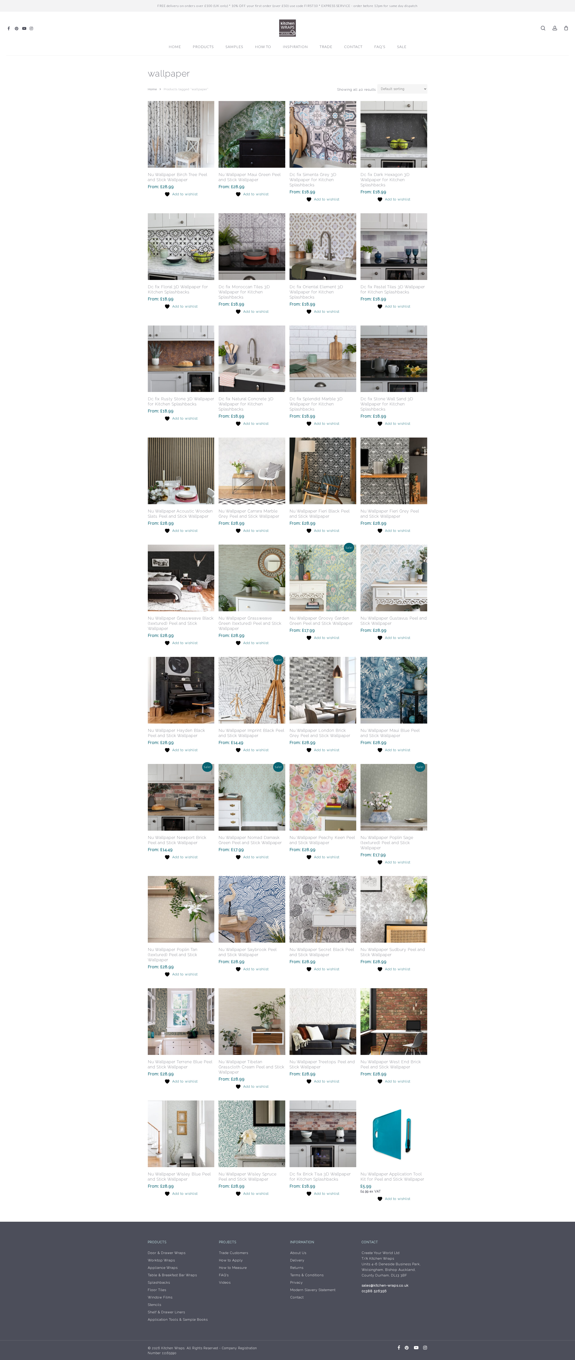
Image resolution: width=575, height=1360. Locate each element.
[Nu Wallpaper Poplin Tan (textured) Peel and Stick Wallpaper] (181, 909)
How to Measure (233, 1268)
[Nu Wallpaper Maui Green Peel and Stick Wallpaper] (252, 134)
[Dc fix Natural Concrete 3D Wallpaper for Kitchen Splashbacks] (252, 359)
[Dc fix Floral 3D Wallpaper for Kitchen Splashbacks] (181, 246)
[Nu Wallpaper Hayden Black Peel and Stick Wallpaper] (181, 690)
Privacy (296, 1283)
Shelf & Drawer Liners (166, 1312)
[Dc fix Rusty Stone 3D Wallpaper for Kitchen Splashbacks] (181, 359)
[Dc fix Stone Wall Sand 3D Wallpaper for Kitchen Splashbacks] (393, 359)
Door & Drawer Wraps (167, 1253)
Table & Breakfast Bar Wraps (172, 1275)
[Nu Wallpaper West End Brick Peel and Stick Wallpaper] (393, 1021)
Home (152, 89)
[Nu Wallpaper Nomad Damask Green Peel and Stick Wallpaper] (252, 797)
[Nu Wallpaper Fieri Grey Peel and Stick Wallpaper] (393, 471)
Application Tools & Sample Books (178, 1320)
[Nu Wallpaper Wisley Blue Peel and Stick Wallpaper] (181, 1133)
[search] (543, 28)
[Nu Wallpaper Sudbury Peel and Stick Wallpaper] (393, 909)
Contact (297, 1297)
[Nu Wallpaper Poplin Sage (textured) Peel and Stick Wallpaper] (393, 797)
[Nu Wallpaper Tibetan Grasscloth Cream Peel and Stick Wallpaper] (252, 1021)
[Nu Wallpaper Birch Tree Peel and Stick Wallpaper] (181, 134)
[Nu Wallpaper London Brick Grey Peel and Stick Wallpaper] (323, 690)
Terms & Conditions (307, 1275)
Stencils (154, 1305)
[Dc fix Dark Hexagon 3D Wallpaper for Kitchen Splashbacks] (393, 134)
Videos (225, 1283)
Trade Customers (233, 1253)
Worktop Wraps (161, 1260)
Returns (296, 1268)
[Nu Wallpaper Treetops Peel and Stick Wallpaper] (323, 1021)
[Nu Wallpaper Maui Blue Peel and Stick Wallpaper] (393, 690)
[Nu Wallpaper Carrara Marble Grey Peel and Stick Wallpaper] (252, 471)
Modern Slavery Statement (313, 1290)
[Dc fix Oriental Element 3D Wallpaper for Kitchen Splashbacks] (323, 246)
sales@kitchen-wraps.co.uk (385, 1285)
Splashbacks (159, 1283)
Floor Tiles (157, 1290)
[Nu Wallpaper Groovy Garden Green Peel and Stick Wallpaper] (323, 578)
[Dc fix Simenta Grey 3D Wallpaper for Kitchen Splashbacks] (323, 134)
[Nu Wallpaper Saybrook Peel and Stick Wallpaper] (252, 909)
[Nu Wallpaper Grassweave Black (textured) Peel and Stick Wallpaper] (181, 578)
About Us (298, 1253)
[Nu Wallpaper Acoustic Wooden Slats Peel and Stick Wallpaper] (181, 471)
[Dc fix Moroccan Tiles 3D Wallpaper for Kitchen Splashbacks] (252, 246)
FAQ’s (224, 1275)
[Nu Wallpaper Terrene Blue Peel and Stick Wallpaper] (181, 1021)
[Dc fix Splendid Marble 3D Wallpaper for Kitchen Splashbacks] (323, 359)
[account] (554, 28)
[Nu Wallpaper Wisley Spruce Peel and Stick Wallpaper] (252, 1133)
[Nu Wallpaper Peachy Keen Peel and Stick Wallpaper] (323, 797)
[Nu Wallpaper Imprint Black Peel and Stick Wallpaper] (252, 690)
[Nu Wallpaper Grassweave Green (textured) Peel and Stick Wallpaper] (252, 578)
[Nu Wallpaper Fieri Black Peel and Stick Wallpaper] (323, 471)
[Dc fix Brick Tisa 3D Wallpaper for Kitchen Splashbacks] (323, 1133)
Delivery (297, 1260)
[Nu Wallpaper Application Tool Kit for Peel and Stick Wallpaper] (393, 1133)
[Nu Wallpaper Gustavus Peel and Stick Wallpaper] (393, 578)
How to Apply (231, 1260)
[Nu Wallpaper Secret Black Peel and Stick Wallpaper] (323, 909)
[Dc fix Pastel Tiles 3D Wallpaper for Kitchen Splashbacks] (393, 246)
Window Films (160, 1297)
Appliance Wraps (163, 1268)
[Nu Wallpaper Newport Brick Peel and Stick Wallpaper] (181, 797)
